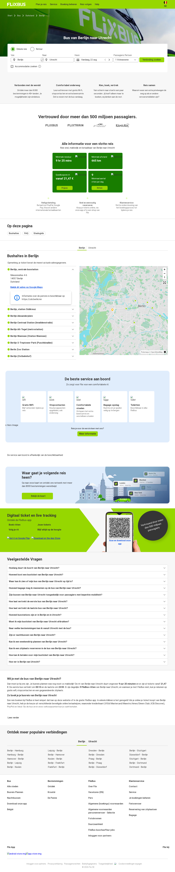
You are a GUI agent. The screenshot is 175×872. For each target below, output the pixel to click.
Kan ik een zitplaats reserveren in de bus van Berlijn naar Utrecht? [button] (43, 648)
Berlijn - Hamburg (15, 750)
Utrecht (92, 248)
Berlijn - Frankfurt (56, 763)
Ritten (99, 188)
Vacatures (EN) (96, 792)
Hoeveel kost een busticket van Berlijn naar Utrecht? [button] (36, 574)
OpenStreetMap (157, 352)
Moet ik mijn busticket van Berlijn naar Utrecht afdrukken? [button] (39, 621)
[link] (87, 485)
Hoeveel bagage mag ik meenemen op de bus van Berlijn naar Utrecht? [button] (45, 588)
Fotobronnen (94, 818)
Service (132, 792)
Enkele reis (22, 49)
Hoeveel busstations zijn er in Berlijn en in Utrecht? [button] (35, 615)
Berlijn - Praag (95, 763)
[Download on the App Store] (33, 853)
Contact (133, 786)
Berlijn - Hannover (56, 754)
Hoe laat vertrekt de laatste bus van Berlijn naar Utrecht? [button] (38, 608)
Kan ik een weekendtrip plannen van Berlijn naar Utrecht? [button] (38, 641)
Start (10, 16)
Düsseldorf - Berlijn (138, 754)
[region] (123, 310)
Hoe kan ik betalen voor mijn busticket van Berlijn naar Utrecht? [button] (41, 655)
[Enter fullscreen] (165, 283)
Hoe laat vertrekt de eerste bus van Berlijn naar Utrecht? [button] (38, 601)
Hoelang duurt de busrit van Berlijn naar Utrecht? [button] (34, 568)
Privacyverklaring (55, 864)
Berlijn (42, 16)
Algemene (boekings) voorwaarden (105, 803)
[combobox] (29, 59)
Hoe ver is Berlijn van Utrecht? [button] (24, 661)
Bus (19, 16)
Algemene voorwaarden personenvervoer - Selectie (101, 811)
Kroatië (51, 792)
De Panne (52, 798)
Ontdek (51, 786)
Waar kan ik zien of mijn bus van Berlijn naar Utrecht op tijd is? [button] (41, 581)
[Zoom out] (165, 273)
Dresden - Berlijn (96, 750)
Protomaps (145, 352)
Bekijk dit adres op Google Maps (26, 287)
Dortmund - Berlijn (138, 767)
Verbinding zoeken (152, 59)
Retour (39, 49)
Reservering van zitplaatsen (143, 809)
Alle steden (12, 786)
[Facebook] (163, 853)
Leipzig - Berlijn (55, 750)
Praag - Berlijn (95, 758)
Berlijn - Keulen (14, 767)
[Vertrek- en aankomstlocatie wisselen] (42, 60)
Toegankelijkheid (105, 864)
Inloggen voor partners (99, 835)
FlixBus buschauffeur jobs (101, 830)
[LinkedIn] (165, 853)
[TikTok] (167, 853)
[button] (41, 269)
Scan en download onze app (120, 542)
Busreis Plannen (15, 792)
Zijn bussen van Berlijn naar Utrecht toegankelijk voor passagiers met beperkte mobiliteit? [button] (55, 594)
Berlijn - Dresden (96, 754)
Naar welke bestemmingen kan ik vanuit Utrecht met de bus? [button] (40, 628)
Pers (90, 798)
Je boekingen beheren (139, 798)
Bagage (133, 815)
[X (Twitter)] (166, 853)
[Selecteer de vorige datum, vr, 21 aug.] (105, 59)
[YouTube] (164, 853)
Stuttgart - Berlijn (137, 758)
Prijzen (65, 188)
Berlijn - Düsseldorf (98, 767)
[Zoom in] (165, 269)
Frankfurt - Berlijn (56, 767)
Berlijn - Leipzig (14, 763)
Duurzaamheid (95, 824)
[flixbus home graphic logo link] (16, 4)
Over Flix (92, 786)
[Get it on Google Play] (16, 853)
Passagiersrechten (72, 864)
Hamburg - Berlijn (15, 754)
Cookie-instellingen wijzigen (130, 864)
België (10, 809)
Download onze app (17, 803)
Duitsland (30, 16)
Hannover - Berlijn (15, 758)
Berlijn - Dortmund (138, 763)
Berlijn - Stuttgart (137, 750)
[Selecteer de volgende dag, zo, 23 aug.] (109, 59)
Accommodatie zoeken (26, 66)
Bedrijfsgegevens (89, 864)
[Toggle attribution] (165, 352)
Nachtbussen (14, 798)
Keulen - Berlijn (55, 758)
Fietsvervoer (135, 803)
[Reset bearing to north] (165, 277)
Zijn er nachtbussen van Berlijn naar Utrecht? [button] (32, 635)
